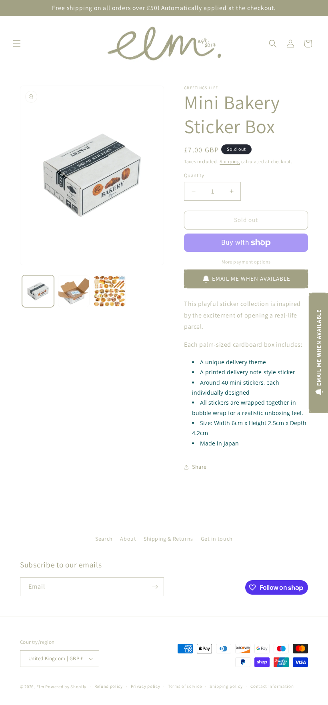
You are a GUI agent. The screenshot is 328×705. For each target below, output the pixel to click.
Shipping (230, 161)
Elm (40, 686)
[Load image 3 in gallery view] (110, 291)
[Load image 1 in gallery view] (38, 291)
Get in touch (217, 538)
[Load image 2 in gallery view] (74, 291)
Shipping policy (226, 686)
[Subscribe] (155, 586)
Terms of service (185, 686)
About (128, 538)
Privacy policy (145, 686)
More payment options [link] (246, 262)
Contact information (272, 686)
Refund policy (108, 686)
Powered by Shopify (65, 686)
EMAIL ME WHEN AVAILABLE (251, 278)
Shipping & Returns (168, 538)
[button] (17, 43)
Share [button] (199, 466)
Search (104, 538)
